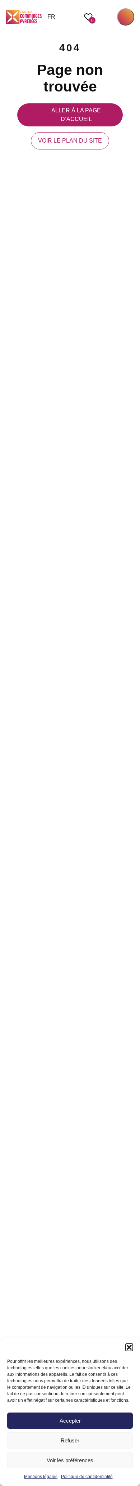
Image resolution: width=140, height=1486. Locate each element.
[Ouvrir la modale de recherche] (106, 17)
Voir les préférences (70, 1460)
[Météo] (130, 743)
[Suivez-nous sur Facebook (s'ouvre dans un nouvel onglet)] (130, 711)
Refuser (70, 1440)
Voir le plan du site (70, 141)
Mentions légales (40, 1476)
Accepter (70, 1421)
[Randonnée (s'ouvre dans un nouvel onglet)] (130, 759)
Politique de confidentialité (87, 1476)
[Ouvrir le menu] (125, 17)
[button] (129, 1347)
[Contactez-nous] (130, 775)
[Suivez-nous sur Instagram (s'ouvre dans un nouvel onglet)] (130, 727)
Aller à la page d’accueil (76, 114)
